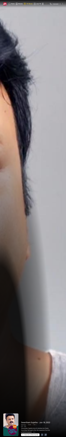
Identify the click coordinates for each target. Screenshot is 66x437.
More (34, 432)
